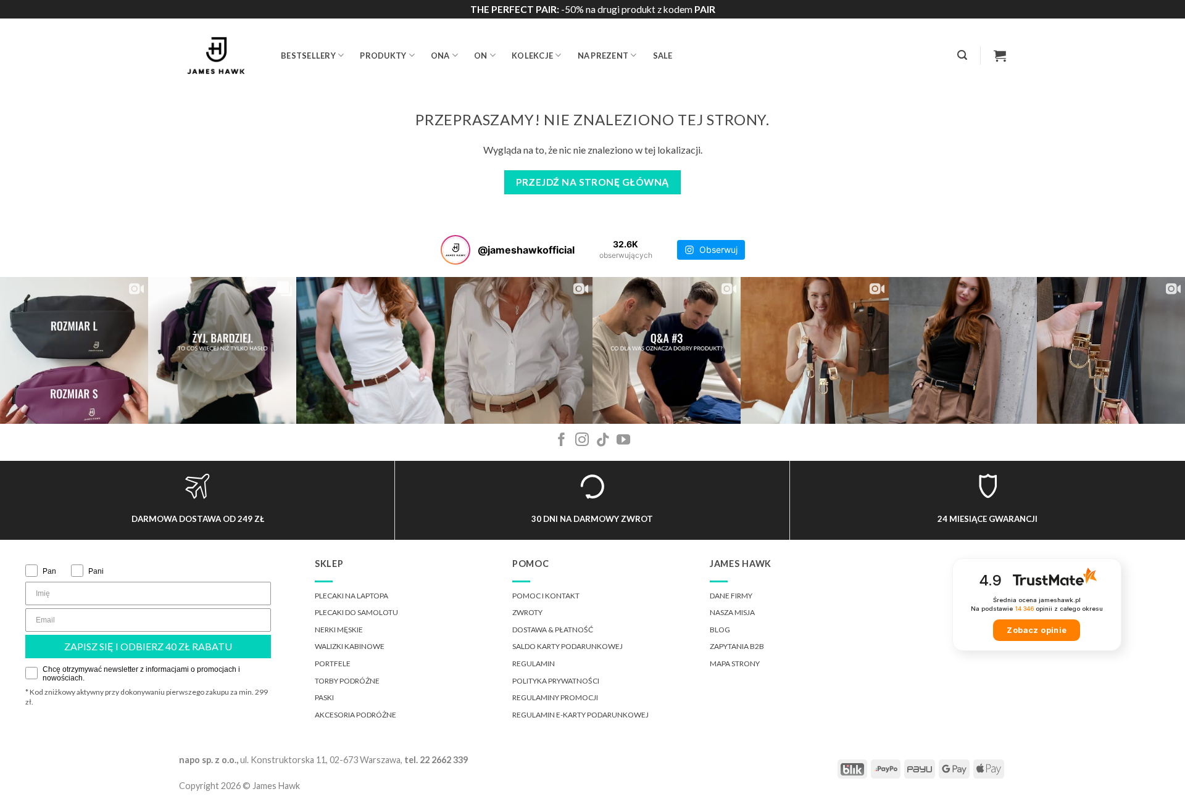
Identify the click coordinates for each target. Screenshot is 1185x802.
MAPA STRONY (735, 663)
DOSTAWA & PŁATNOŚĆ (552, 629)
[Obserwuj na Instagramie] (582, 441)
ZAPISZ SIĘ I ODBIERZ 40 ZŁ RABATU (148, 646)
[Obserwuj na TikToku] (603, 441)
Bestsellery (308, 55)
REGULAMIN (533, 663)
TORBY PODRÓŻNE (347, 680)
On (481, 55)
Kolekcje (532, 55)
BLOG (720, 629)
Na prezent (603, 55)
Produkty (383, 55)
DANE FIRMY (731, 595)
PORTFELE (333, 663)
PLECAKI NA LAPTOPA (351, 595)
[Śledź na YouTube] (623, 441)
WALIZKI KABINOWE (350, 646)
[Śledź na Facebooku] (561, 441)
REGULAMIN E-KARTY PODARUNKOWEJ (580, 714)
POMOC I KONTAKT (546, 595)
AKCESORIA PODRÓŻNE (355, 714)
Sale (663, 55)
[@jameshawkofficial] (455, 250)
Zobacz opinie (1036, 630)
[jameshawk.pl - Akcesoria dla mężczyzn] (220, 56)
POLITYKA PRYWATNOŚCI (555, 680)
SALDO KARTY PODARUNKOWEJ (567, 646)
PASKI (324, 697)
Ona (440, 55)
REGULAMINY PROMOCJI (555, 697)
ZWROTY (527, 612)
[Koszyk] (1000, 55)
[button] (962, 55)
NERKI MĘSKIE (339, 629)
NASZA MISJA (732, 612)
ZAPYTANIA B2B (737, 646)
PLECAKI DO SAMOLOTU (356, 612)
